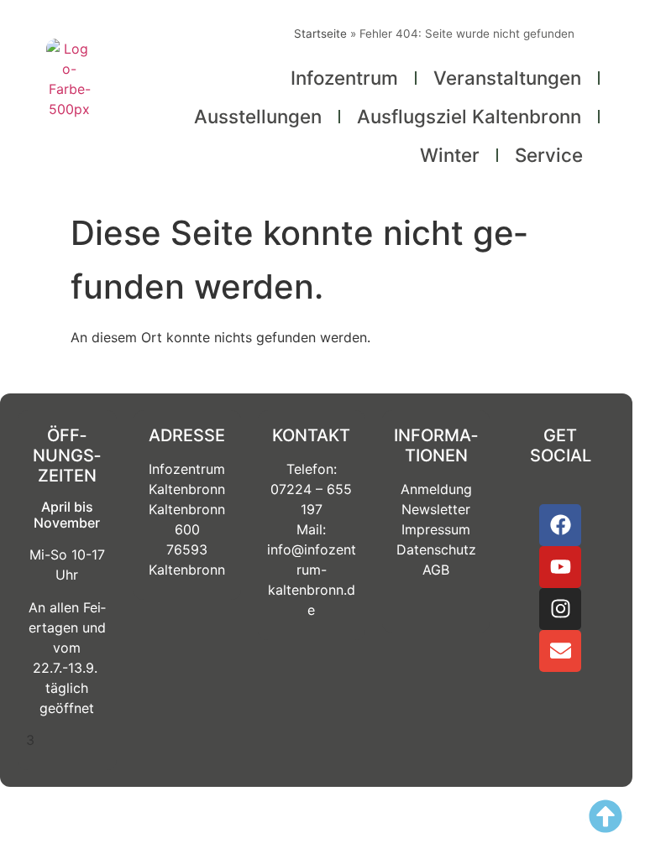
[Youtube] (560, 567)
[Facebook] (560, 525)
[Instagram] (560, 609)
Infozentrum (344, 77)
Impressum (435, 529)
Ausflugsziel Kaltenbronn (469, 116)
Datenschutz (436, 549)
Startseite (320, 33)
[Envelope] (560, 651)
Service (549, 154)
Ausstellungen (258, 116)
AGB (435, 569)
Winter (450, 154)
